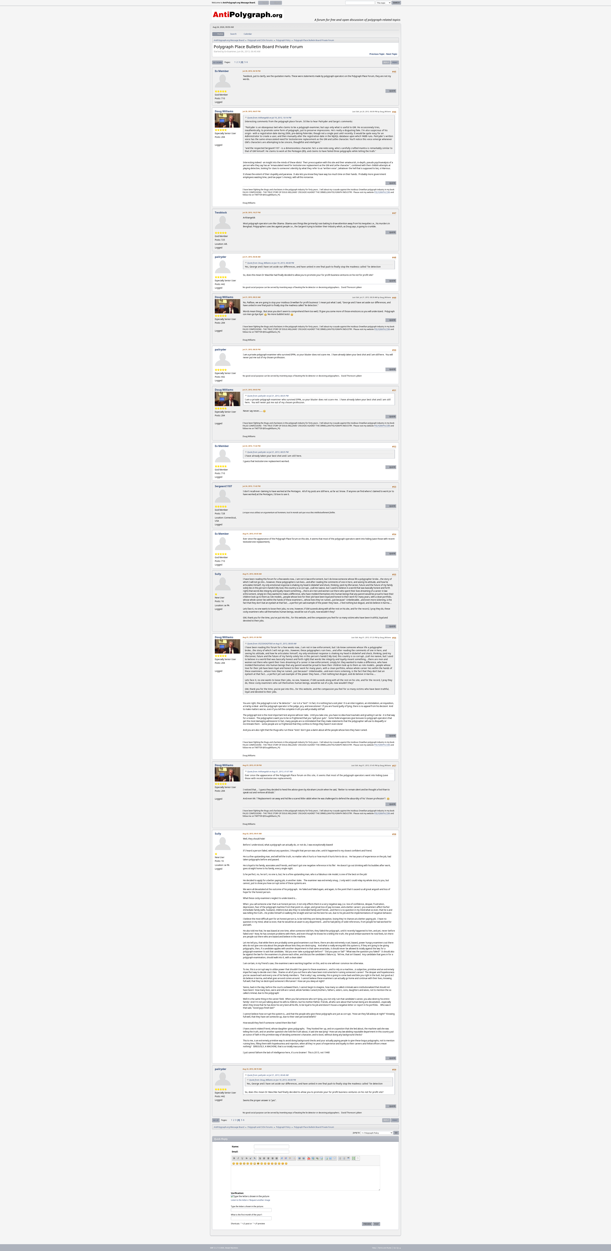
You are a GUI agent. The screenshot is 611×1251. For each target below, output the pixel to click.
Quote (392, 91)
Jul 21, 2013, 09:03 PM (251, 389)
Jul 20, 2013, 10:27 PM (251, 212)
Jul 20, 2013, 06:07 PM (251, 111)
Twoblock (221, 212)
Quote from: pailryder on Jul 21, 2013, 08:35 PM (267, 395)
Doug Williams (224, 111)
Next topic (391, 54)
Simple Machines (231, 1248)
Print (394, 62)
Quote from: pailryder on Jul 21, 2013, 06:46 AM (267, 1075)
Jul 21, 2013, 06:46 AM (251, 257)
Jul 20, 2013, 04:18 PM (251, 71)
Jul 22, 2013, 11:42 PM (251, 446)
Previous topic (377, 54)
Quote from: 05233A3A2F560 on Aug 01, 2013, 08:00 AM (271, 643)
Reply (386, 62)
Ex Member (222, 71)
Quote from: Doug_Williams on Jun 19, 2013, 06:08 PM (270, 263)
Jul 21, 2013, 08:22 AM (251, 297)
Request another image (259, 1200)
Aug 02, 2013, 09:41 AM (252, 833)
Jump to (356, 1132)
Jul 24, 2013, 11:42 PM (251, 486)
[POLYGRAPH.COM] (216, 141)
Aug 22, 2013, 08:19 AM (252, 1069)
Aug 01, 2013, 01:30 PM (252, 637)
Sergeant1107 (223, 486)
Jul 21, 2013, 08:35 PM (251, 349)
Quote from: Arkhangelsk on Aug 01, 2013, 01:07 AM (269, 771)
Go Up (216, 1120)
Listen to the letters (239, 1200)
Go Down (217, 62)
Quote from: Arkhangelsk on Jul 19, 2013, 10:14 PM (269, 117)
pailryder (220, 257)
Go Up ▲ (397, 1248)
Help (374, 1248)
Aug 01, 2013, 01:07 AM (252, 533)
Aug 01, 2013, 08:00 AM (252, 574)
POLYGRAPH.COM (382, 192)
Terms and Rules (384, 1248)
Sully (218, 574)
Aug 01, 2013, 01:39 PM (252, 765)
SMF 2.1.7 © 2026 (217, 1248)
